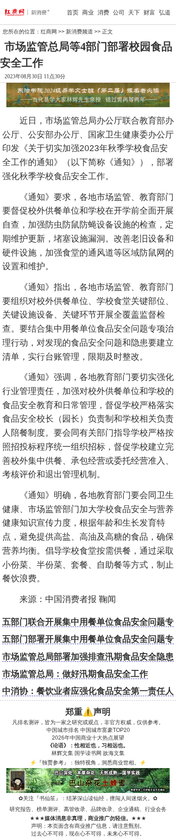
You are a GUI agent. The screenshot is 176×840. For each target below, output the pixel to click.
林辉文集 (62, 753)
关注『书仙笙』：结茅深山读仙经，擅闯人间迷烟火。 (88, 798)
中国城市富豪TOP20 (105, 730)
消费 (103, 12)
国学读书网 (88, 753)
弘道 (165, 12)
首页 (73, 12)
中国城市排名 (62, 730)
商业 (88, 12)
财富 (149, 12)
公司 (119, 12)
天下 (134, 12)
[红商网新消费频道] (17, 12)
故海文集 (114, 753)
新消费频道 (79, 31)
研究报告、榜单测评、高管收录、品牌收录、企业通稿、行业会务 (88, 809)
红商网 (49, 31)
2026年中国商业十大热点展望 (88, 738)
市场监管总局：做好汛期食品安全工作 (75, 674)
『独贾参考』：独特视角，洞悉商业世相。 (88, 762)
